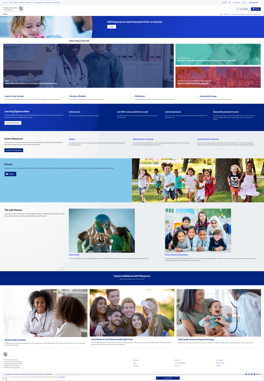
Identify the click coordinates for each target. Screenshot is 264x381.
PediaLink (22, 2)
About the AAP (257, 14)
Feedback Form (263, 191)
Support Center (33, 374)
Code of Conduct (48, 374)
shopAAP (224, 2)
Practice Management (38, 2)
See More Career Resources (13, 150)
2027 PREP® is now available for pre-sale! (132, 112)
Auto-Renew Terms (24, 374)
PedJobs (72, 139)
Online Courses (74, 112)
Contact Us (40, 374)
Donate (257, 9)
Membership (227, 14)
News (221, 14)
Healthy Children (56, 2)
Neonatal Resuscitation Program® (226, 112)
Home (5, 14)
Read (111, 26)
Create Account (236, 2)
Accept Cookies (167, 378)
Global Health (74, 255)
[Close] (261, 377)
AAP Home (6, 2)
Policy (11, 2)
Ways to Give (249, 14)
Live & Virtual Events (173, 112)
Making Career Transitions (143, 139)
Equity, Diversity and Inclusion (176, 255)
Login (244, 2)
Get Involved (48, 2)
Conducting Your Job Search (207, 139)
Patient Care (29, 2)
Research (243, 14)
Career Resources (235, 14)
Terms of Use (16, 374)
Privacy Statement (7, 374)
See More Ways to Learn (13, 123)
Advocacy (16, 2)
